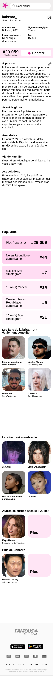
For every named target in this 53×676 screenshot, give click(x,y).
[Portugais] (26, 656)
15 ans (32, 38)
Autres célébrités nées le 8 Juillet (25, 511)
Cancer (32, 30)
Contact (21, 664)
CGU (45, 664)
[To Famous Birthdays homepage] (5, 5)
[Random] (49, 17)
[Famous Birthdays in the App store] (18, 646)
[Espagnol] (17, 656)
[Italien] (35, 656)
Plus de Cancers (13, 550)
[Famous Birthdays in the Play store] (35, 646)
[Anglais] (9, 656)
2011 (16, 30)
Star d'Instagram (12, 20)
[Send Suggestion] (50, 64)
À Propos (10, 664)
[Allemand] (44, 656)
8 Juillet (6, 30)
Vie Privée (33, 664)
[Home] (26, 632)
